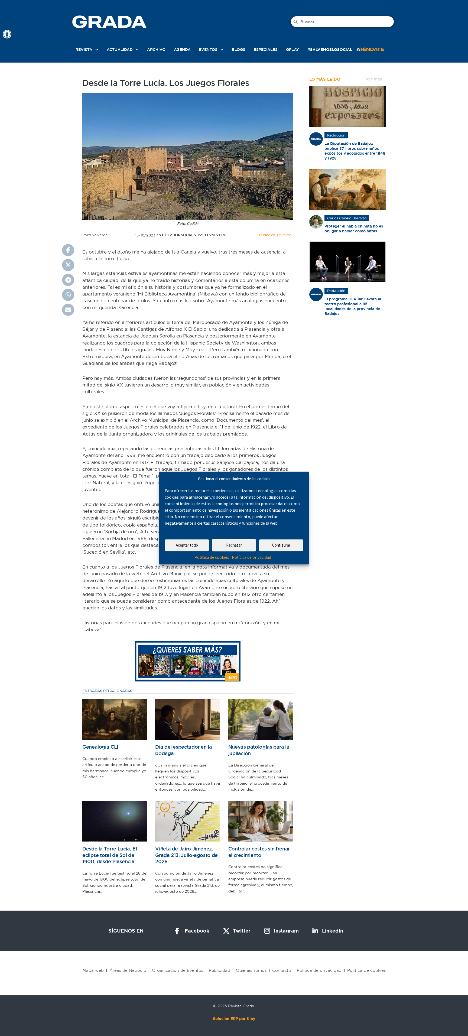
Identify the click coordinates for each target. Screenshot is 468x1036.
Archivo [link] (156, 49)
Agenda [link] (182, 49)
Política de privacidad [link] (251, 557)
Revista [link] (84, 49)
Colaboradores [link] (179, 235)
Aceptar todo (187, 545)
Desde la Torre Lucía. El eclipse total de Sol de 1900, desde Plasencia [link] (109, 855)
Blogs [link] (238, 49)
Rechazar (234, 545)
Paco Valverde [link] (213, 235)
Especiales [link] (266, 49)
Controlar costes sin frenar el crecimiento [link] (259, 852)
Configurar (281, 545)
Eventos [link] (208, 49)
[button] (68, 250)
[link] (7, 34)
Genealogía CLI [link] (100, 747)
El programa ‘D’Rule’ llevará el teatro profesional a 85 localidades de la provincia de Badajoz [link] (352, 306)
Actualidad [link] (120, 49)
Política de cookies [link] (211, 557)
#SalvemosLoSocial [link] (329, 49)
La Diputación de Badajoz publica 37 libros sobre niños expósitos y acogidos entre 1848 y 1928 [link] (354, 151)
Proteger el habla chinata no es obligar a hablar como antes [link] (353, 228)
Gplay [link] (292, 49)
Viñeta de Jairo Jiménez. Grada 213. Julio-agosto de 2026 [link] (186, 855)
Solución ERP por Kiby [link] (234, 1018)
